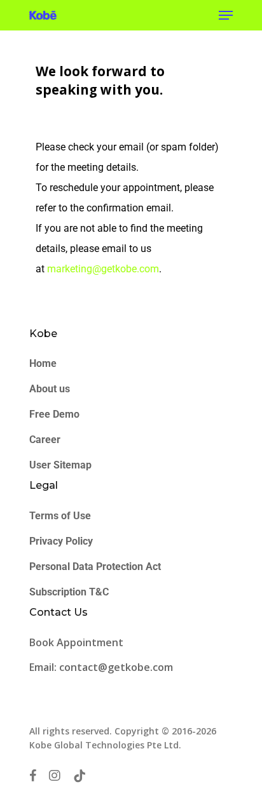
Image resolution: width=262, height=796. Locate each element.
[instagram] (54, 775)
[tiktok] (79, 775)
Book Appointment (77, 642)
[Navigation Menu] (226, 15)
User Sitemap (60, 465)
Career (44, 440)
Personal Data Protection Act (95, 567)
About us (49, 389)
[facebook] (32, 775)
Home (43, 363)
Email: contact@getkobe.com (101, 667)
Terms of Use (60, 516)
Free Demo (54, 414)
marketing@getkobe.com (103, 269)
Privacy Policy (61, 541)
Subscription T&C (69, 592)
